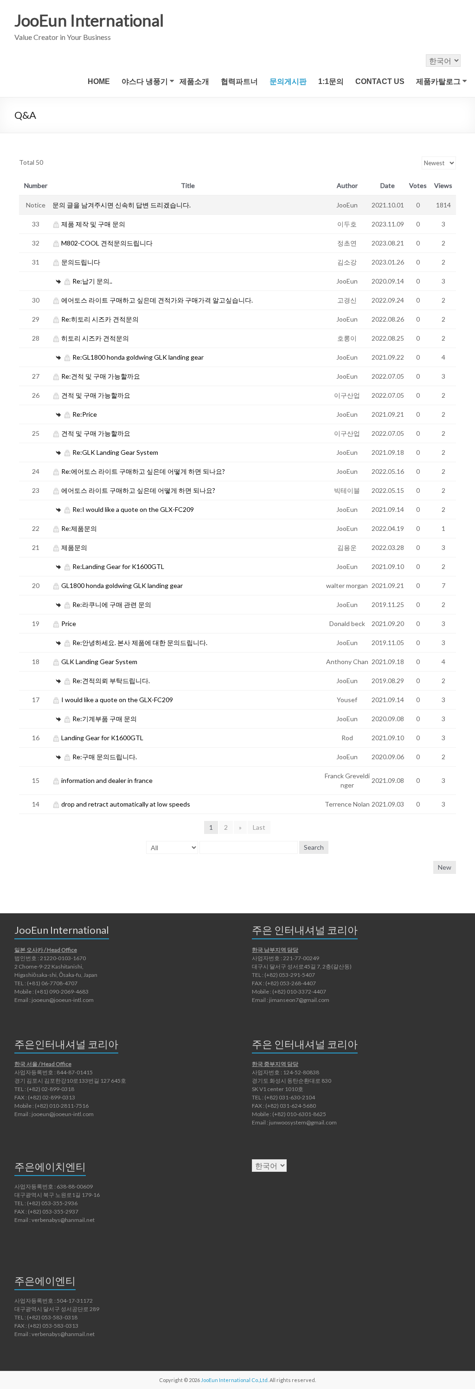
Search (314, 847)
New (444, 867)
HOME (99, 81)
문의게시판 (288, 81)
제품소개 (194, 81)
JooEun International (89, 20)
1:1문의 (331, 81)
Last (259, 827)
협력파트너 (239, 81)
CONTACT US (379, 81)
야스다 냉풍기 (145, 81)
